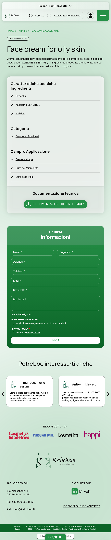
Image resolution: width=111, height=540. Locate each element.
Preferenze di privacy (43, 529)
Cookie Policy (20, 529)
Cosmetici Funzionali (18, 38)
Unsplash (92, 529)
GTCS (30, 529)
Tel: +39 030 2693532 (20, 501)
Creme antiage (24, 159)
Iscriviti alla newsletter (81, 506)
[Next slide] (108, 394)
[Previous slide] (3, 394)
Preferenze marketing (24, 319)
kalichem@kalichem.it (21, 509)
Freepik (83, 529)
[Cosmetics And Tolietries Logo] (19, 435)
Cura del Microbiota (27, 168)
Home (10, 30)
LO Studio (63, 529)
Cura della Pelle (25, 176)
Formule (22, 30)
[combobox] (55, 290)
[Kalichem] (12, 15)
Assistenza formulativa (67, 15)
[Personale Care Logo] (43, 435)
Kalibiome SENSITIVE (28, 104)
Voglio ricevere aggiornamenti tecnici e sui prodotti (41, 323)
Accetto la (28, 332)
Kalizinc (20, 113)
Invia (55, 340)
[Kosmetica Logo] (67, 435)
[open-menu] (103, 15)
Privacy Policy (20, 329)
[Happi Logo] (91, 435)
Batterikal (21, 96)
